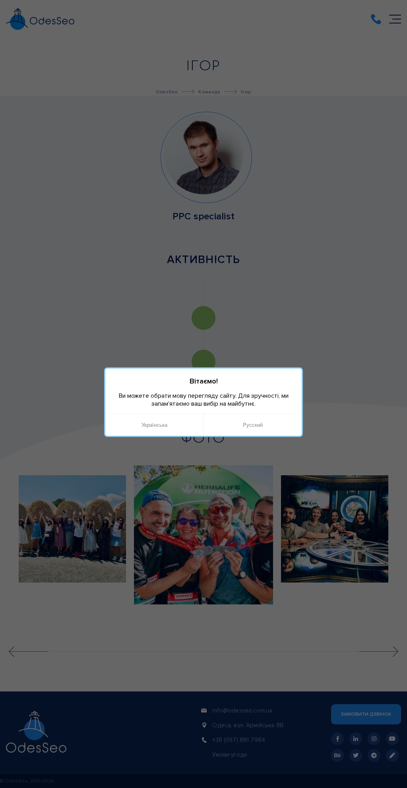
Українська (154, 425)
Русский (253, 425)
